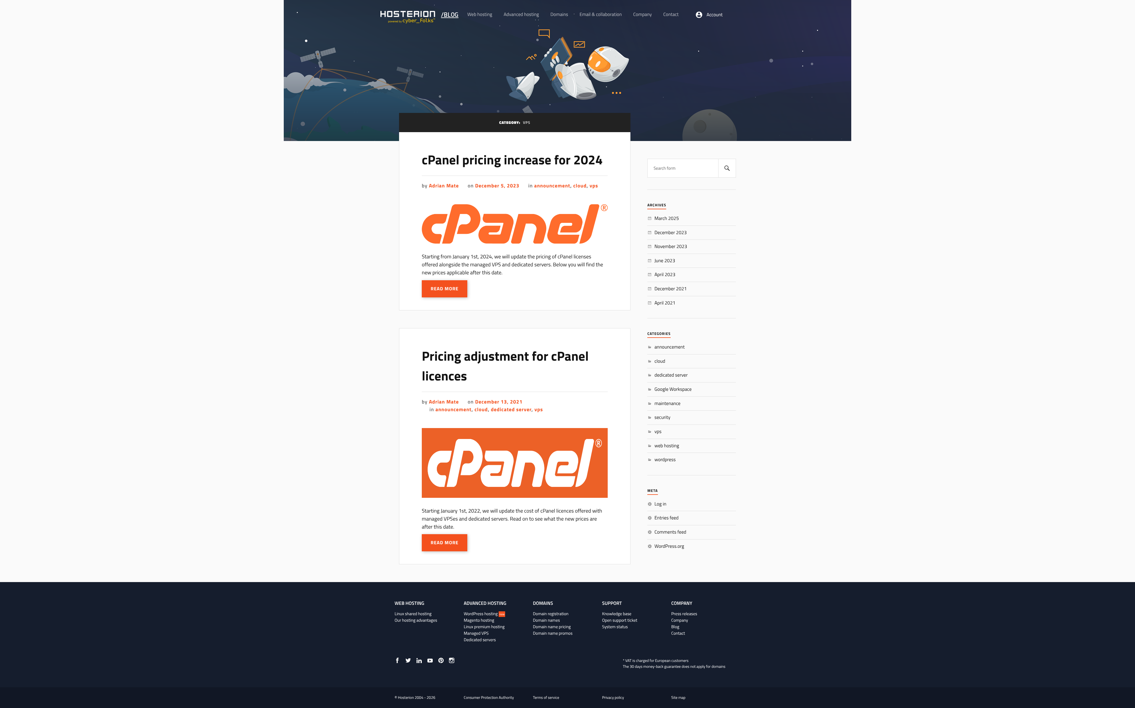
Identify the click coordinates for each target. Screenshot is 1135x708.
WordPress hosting (484, 613)
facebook (397, 660)
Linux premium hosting (484, 626)
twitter (408, 660)
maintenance (667, 403)
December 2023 (670, 232)
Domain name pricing (552, 626)
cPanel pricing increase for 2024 (512, 160)
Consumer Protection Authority (489, 698)
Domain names (546, 620)
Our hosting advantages (416, 620)
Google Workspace (673, 389)
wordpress (665, 459)
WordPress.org (669, 546)
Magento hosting (479, 620)
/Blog (449, 14)
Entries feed (666, 517)
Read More (444, 288)
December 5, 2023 (497, 185)
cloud (580, 185)
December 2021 (670, 288)
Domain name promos (553, 633)
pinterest (441, 660)
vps (594, 185)
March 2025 (666, 218)
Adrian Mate (444, 185)
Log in (660, 504)
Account (715, 14)
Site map (678, 698)
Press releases (684, 613)
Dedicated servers (480, 639)
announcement (552, 185)
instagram (451, 660)
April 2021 (664, 303)
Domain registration (550, 613)
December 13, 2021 (498, 402)
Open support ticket (619, 620)
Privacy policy (613, 698)
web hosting (666, 445)
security (662, 417)
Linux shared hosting (413, 613)
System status (615, 626)
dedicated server (511, 409)
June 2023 (664, 260)
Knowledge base (616, 613)
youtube (430, 660)
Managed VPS (476, 633)
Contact (678, 633)
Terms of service (546, 698)
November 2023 (670, 246)
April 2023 (664, 274)
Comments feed (670, 532)
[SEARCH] (727, 168)
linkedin (419, 660)
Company (679, 620)
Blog (675, 626)
